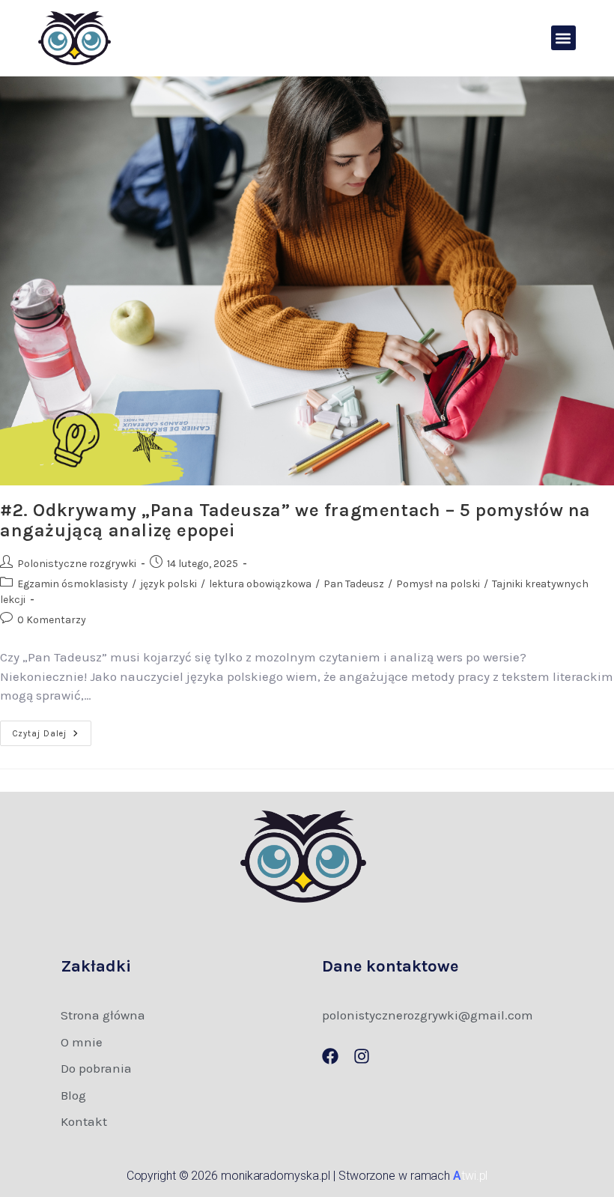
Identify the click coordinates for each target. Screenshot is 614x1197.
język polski (168, 584)
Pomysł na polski (438, 584)
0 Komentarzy (51, 619)
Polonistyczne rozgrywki (76, 563)
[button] (563, 37)
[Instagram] (361, 1056)
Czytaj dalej (52, 730)
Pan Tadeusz (353, 584)
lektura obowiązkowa (260, 584)
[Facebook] (330, 1056)
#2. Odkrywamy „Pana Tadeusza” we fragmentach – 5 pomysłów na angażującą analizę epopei (295, 520)
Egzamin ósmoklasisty (72, 584)
